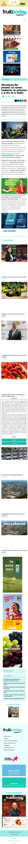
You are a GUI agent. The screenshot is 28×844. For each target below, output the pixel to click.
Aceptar (14, 443)
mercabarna (12, 231)
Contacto (6, 738)
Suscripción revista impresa (10, 740)
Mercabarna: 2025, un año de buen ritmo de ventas (13, 277)
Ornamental (5, 79)
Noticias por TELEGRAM (14, 771)
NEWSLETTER (14, 783)
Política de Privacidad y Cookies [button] (14, 840)
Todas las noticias (8, 747)
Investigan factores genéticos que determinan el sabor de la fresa (12, 680)
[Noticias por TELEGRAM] (14, 767)
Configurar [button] (14, 842)
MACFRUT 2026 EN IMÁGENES (13, 704)
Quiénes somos (7, 736)
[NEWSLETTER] (14, 780)
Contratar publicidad (9, 750)
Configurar (14, 436)
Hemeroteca (7, 745)
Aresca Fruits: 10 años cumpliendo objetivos (12, 475)
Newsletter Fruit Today (10, 743)
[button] (3, 20)
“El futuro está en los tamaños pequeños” (14, 698)
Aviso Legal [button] (14, 838)
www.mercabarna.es (7, 155)
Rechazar (14, 440)
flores (5, 231)
